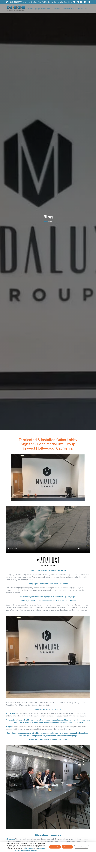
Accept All (55, 847)
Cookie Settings (28, 848)
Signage (37, 9)
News (73, 9)
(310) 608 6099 (15, 2)
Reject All (67, 847)
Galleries (56, 9)
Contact (80, 9)
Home (30, 9)
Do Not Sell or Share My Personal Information (30, 849)
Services (46, 9)
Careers (87, 9)
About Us (66, 9)
